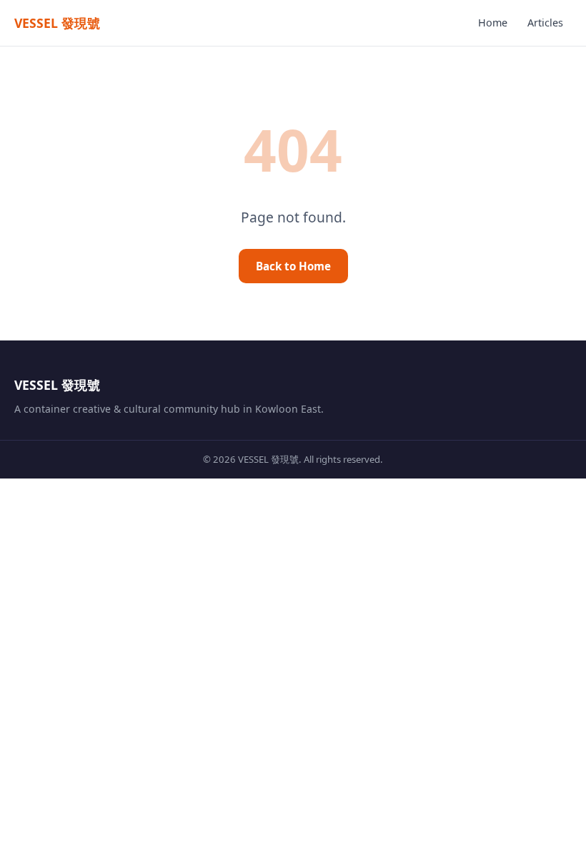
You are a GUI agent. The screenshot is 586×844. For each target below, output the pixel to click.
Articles (545, 22)
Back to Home (293, 266)
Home (492, 22)
